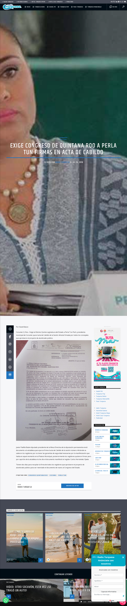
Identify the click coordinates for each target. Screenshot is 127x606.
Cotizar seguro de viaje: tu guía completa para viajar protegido (24, 569)
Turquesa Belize (101, 429)
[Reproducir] (81, 602)
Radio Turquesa (62, 177)
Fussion (97, 477)
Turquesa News (40, 7)
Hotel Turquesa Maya (38, 2)
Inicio (28, 7)
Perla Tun (62, 507)
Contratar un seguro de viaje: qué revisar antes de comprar (63, 569)
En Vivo (114, 7)
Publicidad (70, 2)
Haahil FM (52, 7)
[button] (6, 600)
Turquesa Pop (64, 7)
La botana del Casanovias (99, 470)
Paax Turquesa (78, 7)
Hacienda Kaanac (22, 2)
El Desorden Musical (101, 496)
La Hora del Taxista (101, 503)
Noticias (63, 154)
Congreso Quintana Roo (38, 507)
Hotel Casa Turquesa (56, 2)
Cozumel (53, 507)
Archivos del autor (72, 518)
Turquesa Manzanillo (95, 7)
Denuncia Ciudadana (101, 462)
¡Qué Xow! (98, 490)
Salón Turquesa (8, 2)
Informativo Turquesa (102, 483)
